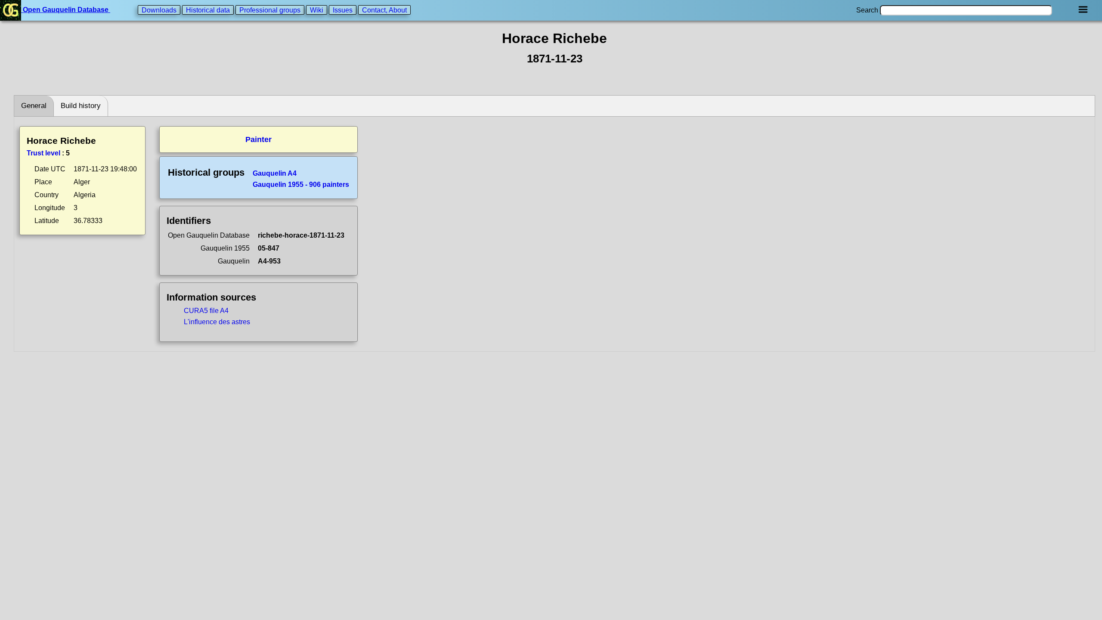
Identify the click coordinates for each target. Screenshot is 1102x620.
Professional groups (269, 9)
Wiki (316, 9)
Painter (258, 139)
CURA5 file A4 (206, 310)
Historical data (208, 9)
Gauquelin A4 (275, 173)
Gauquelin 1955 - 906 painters (301, 184)
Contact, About (384, 9)
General (33, 106)
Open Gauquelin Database (65, 9)
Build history (81, 106)
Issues (343, 9)
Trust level (43, 153)
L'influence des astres (217, 322)
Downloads (159, 9)
